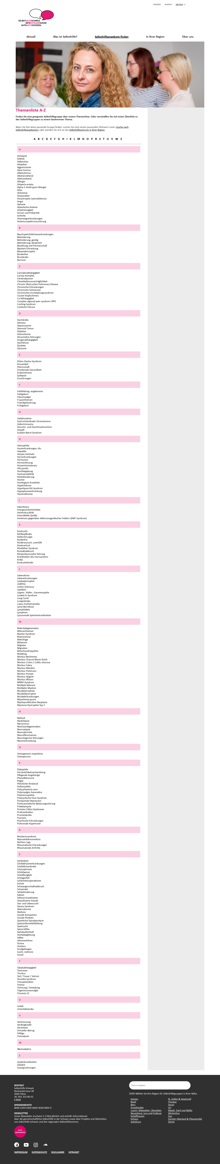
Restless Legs (24, 842)
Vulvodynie (23, 1036)
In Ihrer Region (155, 36)
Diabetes (21, 331)
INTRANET (74, 1152)
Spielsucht (22, 926)
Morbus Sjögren (25, 676)
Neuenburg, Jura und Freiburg (146, 1113)
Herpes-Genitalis (25, 454)
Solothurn (136, 1121)
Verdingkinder (24, 1024)
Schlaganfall (23, 877)
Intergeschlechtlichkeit (28, 509)
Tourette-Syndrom (26, 979)
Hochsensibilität (25, 474)
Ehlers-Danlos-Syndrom (29, 361)
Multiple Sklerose (26, 685)
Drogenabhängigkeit (27, 339)
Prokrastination (25, 812)
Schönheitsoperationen (29, 880)
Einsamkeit (22, 364)
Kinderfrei (22, 539)
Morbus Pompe (25, 673)
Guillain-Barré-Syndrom (29, 432)
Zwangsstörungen (26, 1067)
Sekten (20, 895)
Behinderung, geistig (27, 240)
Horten (21, 479)
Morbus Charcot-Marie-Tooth (32, 659)
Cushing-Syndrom (26, 304)
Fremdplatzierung (26, 402)
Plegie (20, 780)
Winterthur (174, 1113)
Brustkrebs (22, 257)
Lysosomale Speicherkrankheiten (34, 615)
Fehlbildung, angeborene (30, 391)
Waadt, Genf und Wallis (180, 1110)
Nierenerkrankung (26, 740)
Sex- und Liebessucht (28, 903)
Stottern (21, 946)
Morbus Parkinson (26, 670)
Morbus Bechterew (27, 656)
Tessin (171, 1104)
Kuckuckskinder (25, 562)
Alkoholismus (24, 173)
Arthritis (21, 215)
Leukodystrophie (25, 581)
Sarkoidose (22, 860)
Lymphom (22, 612)
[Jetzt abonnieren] (20, 1136)
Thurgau (172, 1101)
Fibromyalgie (24, 397)
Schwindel (22, 889)
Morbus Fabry (24, 665)
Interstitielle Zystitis (27, 515)
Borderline (22, 254)
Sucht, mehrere (25, 951)
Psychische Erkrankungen (30, 820)
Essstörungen (24, 378)
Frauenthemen (24, 399)
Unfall (20, 1006)
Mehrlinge (22, 639)
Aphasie (21, 204)
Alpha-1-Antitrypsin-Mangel (31, 187)
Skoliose (21, 912)
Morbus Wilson (25, 679)
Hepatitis (21, 451)
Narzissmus (23, 723)
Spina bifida (23, 929)
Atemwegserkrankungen (30, 218)
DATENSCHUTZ (39, 1152)
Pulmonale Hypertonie (29, 823)
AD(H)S (21, 158)
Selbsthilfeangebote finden (112, 36)
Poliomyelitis (24, 786)
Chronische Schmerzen (29, 289)
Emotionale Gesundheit (29, 369)
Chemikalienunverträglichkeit (32, 281)
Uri (169, 1107)
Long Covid (23, 598)
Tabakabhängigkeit (26, 967)
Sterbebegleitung (26, 934)
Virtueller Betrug (25, 1030)
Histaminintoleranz (27, 465)
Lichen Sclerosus (25, 586)
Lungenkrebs (23, 601)
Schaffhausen (137, 1116)
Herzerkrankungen (26, 457)
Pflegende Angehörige (28, 775)
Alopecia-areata (25, 184)
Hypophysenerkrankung (29, 491)
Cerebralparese (25, 278)
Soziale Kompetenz (27, 914)
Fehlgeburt (22, 394)
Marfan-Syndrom (26, 633)
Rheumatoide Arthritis (28, 847)
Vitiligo (20, 1033)
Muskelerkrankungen (28, 696)
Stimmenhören (25, 940)
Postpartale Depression (29, 800)
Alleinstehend (24, 178)
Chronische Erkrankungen (30, 287)
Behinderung (23, 237)
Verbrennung (24, 1022)
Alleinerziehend (25, 175)
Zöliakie (21, 1064)
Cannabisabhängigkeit (28, 272)
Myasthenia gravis (26, 699)
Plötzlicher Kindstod (27, 783)
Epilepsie (21, 375)
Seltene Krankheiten (27, 897)
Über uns (188, 36)
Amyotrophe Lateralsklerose (32, 198)
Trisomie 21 (23, 993)
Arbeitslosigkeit (25, 210)
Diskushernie (24, 334)
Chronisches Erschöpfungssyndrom (35, 292)
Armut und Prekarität (28, 212)
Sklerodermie (24, 909)
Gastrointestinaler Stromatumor (34, 421)
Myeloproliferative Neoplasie (32, 702)
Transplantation (25, 981)
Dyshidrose (23, 342)
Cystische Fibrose (26, 307)
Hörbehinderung (25, 476)
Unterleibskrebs (25, 1009)
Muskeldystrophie (26, 693)
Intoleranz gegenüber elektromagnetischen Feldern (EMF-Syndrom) (52, 518)
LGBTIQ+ (21, 584)
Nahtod (21, 718)
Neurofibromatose (26, 735)
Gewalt (21, 429)
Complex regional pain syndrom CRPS (36, 301)
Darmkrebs (23, 319)
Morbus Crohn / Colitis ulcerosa (33, 662)
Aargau (134, 1099)
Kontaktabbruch (25, 551)
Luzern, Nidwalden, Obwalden (146, 1110)
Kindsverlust (23, 545)
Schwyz (134, 1119)
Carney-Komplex (25, 275)
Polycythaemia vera (27, 789)
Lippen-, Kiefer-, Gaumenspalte (33, 592)
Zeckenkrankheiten (27, 1062)
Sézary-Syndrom (25, 906)
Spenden (157, 4)
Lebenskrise (23, 575)
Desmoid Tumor (25, 328)
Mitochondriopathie (27, 651)
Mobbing (22, 653)
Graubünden (137, 1107)
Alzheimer (22, 192)
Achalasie (22, 155)
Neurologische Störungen (30, 738)
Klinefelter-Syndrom (27, 548)
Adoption (22, 164)
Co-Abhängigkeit (25, 298)
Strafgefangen (24, 949)
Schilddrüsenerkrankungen (31, 863)
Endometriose (24, 372)
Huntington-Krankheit (28, 482)
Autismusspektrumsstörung (31, 221)
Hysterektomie (25, 494)
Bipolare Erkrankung (27, 248)
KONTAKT (168, 4)
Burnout (21, 259)
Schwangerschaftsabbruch (30, 886)
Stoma (20, 943)
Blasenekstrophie (26, 251)
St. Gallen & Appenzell (179, 1099)
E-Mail (17, 1099)
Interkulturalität (25, 512)
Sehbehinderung (25, 892)
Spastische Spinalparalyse (30, 920)
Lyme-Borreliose (25, 606)
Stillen (20, 937)
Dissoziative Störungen (29, 337)
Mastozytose (24, 636)
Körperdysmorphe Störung (31, 554)
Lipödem (21, 589)
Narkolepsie (23, 720)
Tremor (21, 984)
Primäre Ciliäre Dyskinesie (30, 809)
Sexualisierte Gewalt (27, 900)
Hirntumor (22, 459)
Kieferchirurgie (24, 536)
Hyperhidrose (24, 485)
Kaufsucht (22, 531)
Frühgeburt (23, 405)
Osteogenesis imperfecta (30, 753)
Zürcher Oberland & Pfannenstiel (185, 1119)
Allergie (21, 181)
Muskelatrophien (26, 690)
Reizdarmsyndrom (26, 836)
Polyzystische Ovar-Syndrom (32, 797)
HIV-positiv (22, 468)
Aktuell (30, 36)
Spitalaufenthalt (25, 932)
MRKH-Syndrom (25, 682)
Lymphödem (23, 609)
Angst (20, 201)
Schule (20, 883)
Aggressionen (24, 167)
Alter (19, 190)
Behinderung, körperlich (29, 242)
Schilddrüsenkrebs (26, 866)
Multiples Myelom (26, 688)
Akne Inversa (24, 170)
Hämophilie (23, 445)
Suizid (20, 954)
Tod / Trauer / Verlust (28, 976)
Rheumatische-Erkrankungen (32, 845)
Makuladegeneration (28, 628)
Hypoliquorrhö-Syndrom (30, 488)
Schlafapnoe (23, 872)
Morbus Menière (26, 668)
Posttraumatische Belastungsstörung (36, 803)
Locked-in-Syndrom (27, 595)
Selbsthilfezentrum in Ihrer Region (87, 129)
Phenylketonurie (25, 778)
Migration (22, 648)
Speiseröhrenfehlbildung (30, 923)
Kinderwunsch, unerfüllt (29, 542)
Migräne (21, 645)
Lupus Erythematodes (28, 603)
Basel (133, 1101)
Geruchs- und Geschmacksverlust (34, 427)
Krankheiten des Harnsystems (32, 556)
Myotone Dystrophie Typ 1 (31, 705)
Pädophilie (22, 769)
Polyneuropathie (25, 795)
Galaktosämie (24, 418)
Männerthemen (25, 631)
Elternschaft (23, 367)
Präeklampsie (24, 806)
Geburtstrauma (25, 424)
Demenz (21, 322)
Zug (170, 1116)
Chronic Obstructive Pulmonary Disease (37, 284)
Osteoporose (24, 756)
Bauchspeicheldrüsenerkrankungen (35, 234)
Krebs (20, 559)
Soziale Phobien (25, 917)
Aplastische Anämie (27, 207)
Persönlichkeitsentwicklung (31, 772)
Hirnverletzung (25, 462)
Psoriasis (21, 817)
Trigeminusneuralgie (27, 990)
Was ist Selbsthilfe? (65, 36)
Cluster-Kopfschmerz (28, 295)
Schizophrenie (24, 869)
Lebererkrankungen (27, 578)
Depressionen (24, 325)
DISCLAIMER (57, 1152)
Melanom (22, 642)
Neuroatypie (23, 729)
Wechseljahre (24, 1049)
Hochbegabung (25, 471)
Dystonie (21, 348)
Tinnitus (21, 973)
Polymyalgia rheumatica (29, 792)
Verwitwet (22, 1027)
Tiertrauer (22, 970)
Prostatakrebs (24, 815)
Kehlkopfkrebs (24, 534)
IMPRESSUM (21, 1152)
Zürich (171, 1121)
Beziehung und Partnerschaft (32, 245)
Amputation (23, 195)
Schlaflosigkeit (24, 875)
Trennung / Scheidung (28, 987)
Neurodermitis (24, 732)
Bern (133, 1104)
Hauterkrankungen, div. (29, 448)
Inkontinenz (23, 506)
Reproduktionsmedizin (29, 839)
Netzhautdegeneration (28, 726)
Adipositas (22, 161)
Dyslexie (21, 345)
